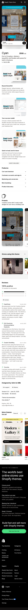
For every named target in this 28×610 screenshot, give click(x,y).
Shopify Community (7, 576)
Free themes (17, 553)
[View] (12, 266)
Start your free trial (14, 531)
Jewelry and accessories (5, 556)
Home (3, 560)
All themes (15, 387)
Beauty (4, 553)
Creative (10, 56)
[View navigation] (25, 2)
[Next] (25, 254)
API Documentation (7, 573)
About (16, 570)
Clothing (4, 550)
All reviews (6, 300)
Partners (16, 573)
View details (5, 393)
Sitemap (4, 603)
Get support (6, 387)
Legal (15, 576)
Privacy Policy (5, 595)
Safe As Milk (7, 62)
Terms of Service (6, 591)
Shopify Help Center (7, 570)
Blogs (3, 578)
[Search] (21, 2)
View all (15, 413)
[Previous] (21, 254)
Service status (18, 578)
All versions (13, 393)
